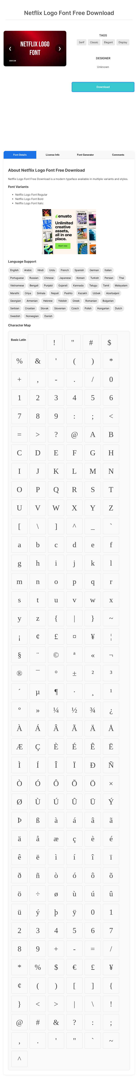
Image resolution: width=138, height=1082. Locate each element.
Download (103, 87)
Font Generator (85, 154)
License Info (52, 154)
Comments (118, 154)
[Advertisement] (69, 121)
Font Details (20, 154)
